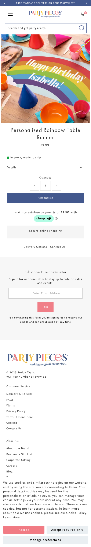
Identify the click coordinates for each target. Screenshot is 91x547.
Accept (24, 530)
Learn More (11, 517)
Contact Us (57, 247)
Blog (9, 471)
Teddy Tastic (26, 372)
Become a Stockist (19, 454)
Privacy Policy (16, 411)
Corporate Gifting (18, 459)
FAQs (10, 399)
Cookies (11, 422)
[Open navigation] (10, 14)
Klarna (10, 405)
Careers (11, 465)
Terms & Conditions (19, 417)
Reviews (12, 477)
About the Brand (17, 448)
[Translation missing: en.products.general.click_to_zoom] (83, 41)
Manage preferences (45, 540)
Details (12, 167)
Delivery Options (35, 247)
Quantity (45, 177)
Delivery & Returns (19, 393)
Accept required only (67, 530)
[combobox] (46, 28)
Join (45, 306)
